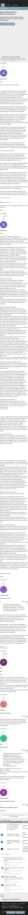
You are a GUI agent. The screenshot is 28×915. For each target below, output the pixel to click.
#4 (3, 657)
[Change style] (20, 4)
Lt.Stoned (2, 710)
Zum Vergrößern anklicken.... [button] (10, 610)
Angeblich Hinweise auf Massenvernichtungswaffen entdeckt (14, 842)
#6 (3, 733)
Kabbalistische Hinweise (13, 849)
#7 (3, 787)
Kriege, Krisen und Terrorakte (11, 865)
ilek (1, 744)
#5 (3, 699)
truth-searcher (4, 595)
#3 (3, 584)
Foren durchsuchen (14, 8)
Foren (3, 5)
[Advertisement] (14, 40)
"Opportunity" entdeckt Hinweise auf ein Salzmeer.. (14, 834)
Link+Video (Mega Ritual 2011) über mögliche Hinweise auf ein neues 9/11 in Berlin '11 (13, 827)
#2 (3, 219)
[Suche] (25, 5)
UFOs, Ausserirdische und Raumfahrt (13, 873)
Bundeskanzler (4, 798)
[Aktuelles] (22, 5)
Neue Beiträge (4, 8)
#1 (3, 67)
